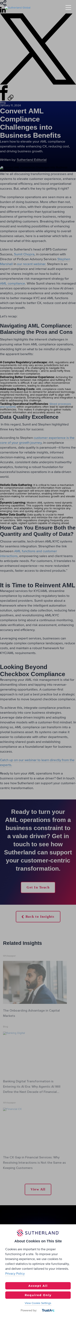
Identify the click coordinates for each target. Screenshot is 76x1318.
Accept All (38, 1286)
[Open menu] (68, 7)
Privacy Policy (15, 1273)
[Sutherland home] (17, 7)
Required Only (38, 1295)
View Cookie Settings (38, 1303)
